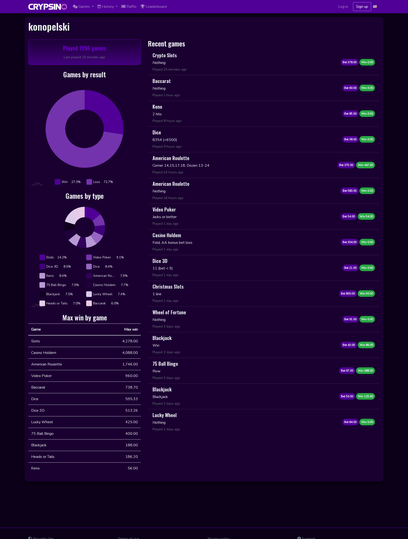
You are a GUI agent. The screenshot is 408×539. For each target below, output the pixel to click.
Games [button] (84, 6)
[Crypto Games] (47, 7)
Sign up (362, 6)
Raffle (131, 6)
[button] (375, 6)
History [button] (108, 6)
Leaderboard (156, 6)
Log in (343, 6)
